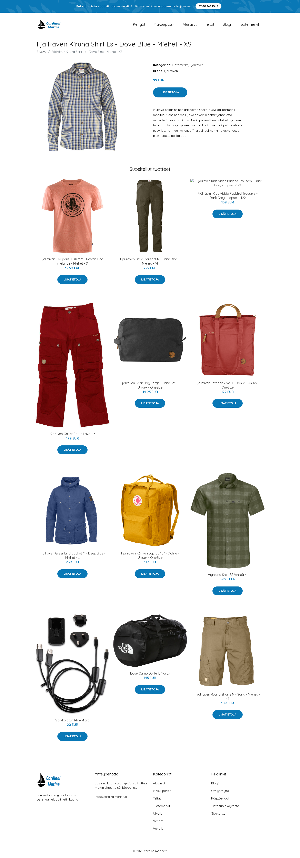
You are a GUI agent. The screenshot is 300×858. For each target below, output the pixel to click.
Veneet (158, 821)
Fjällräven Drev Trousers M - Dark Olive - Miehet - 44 (150, 261)
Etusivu (42, 52)
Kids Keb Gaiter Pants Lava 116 (72, 434)
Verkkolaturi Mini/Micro (72, 720)
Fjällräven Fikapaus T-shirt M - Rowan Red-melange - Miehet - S (72, 261)
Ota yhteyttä (220, 791)
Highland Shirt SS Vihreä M (227, 575)
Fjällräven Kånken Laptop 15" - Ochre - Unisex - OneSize (150, 555)
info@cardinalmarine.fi (111, 797)
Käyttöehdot (220, 798)
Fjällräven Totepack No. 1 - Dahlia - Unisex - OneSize (228, 385)
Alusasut (190, 24)
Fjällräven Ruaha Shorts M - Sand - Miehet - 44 (228, 696)
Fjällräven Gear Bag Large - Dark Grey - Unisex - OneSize (150, 385)
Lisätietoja (170, 92)
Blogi (226, 24)
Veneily (158, 828)
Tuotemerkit (249, 24)
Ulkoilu (157, 813)
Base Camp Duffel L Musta (150, 673)
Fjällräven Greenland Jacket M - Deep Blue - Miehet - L (72, 555)
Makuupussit (163, 24)
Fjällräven (196, 65)
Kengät (139, 24)
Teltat (209, 24)
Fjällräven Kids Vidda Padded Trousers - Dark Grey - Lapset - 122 (228, 195)
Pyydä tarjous (208, 6)
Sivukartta (218, 813)
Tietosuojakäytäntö (225, 806)
